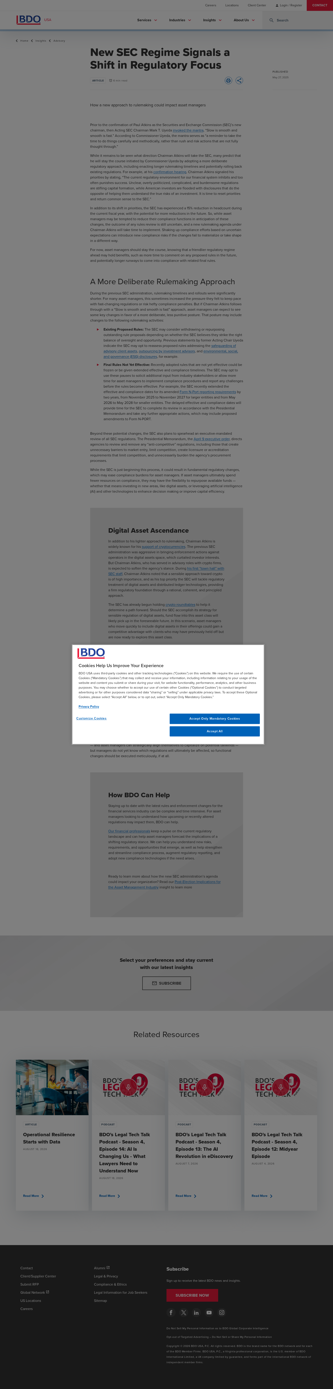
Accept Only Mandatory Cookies (214, 718)
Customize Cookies (91, 718)
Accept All (214, 731)
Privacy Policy (89, 706)
